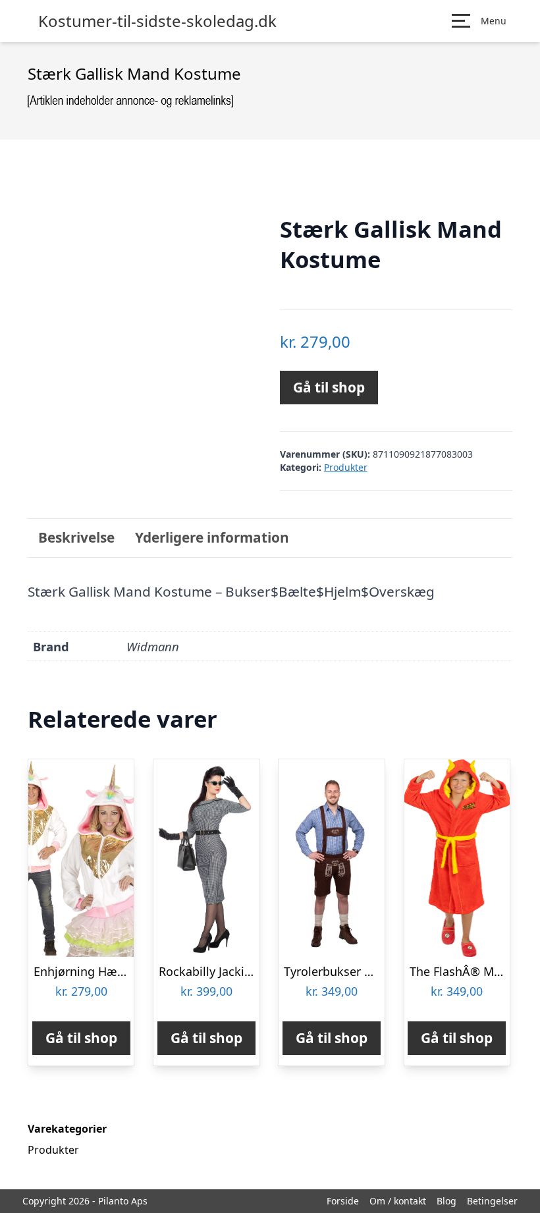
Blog (446, 1201)
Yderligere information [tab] (212, 537)
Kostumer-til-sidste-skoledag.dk (157, 21)
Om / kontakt (397, 1201)
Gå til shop (329, 387)
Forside (343, 1201)
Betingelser (492, 1201)
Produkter (345, 467)
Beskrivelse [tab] (76, 537)
